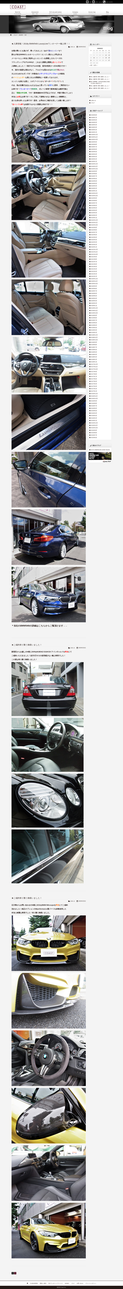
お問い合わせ (80, 1283)
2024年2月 (94, 188)
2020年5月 (94, 296)
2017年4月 (94, 384)
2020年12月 (94, 278)
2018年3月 (94, 357)
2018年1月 (94, 362)
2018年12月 (94, 335)
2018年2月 (94, 359)
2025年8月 (94, 144)
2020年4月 (94, 298)
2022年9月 (94, 227)
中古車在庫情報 (34, 1283)
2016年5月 (94, 410)
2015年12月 (94, 423)
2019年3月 (94, 330)
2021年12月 (94, 249)
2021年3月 (94, 271)
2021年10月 (94, 254)
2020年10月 (94, 283)
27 (109, 60)
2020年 (21, 35)
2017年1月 (94, 391)
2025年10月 (94, 139)
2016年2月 (94, 418)
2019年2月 (94, 332)
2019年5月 (94, 325)
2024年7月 (94, 176)
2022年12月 (94, 220)
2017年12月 (94, 364)
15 (94, 57)
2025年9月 (94, 142)
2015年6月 (94, 437)
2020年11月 (94, 281)
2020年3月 (94, 300)
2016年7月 (94, 406)
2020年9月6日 (82, 46)
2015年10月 (94, 427)
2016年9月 (94, 401)
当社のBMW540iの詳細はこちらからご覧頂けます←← (41, 625)
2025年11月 (94, 137)
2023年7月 (94, 203)
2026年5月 (94, 122)
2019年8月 (94, 318)
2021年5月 (94, 266)
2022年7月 (94, 232)
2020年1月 (94, 305)
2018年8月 (94, 344)
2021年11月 (94, 252)
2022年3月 (94, 242)
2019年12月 (94, 308)
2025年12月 (94, 134)
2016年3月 (94, 415)
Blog (107, 12)
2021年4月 (94, 269)
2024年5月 (94, 181)
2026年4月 (94, 124)
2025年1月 (94, 161)
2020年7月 (94, 291)
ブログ (15, 35)
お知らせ (72, 46)
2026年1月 (94, 132)
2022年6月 (94, 234)
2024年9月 (94, 171)
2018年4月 (94, 354)
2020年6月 (94, 293)
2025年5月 (94, 151)
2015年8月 (94, 432)
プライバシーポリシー (90, 1283)
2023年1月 (94, 217)
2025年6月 (94, 149)
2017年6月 (94, 379)
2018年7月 (94, 347)
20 (109, 57)
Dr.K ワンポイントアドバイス (55, 1283)
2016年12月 (94, 393)
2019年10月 (94, 313)
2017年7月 (94, 376)
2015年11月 (94, 425)
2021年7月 (94, 261)
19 (106, 57)
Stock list (17, 12)
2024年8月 (94, 173)
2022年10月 (94, 225)
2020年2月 (94, 303)
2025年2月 (94, 159)
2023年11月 (94, 193)
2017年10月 (94, 369)
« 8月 (90, 65)
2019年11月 (94, 310)
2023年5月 (94, 208)
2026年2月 (94, 129)
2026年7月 (94, 117)
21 (91, 60)
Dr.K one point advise (55, 12)
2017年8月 (94, 374)
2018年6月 (94, 349)
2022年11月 (94, 222)
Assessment (35, 12)
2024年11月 (94, 166)
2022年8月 (94, 230)
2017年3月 (94, 386)
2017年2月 (94, 388)
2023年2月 (94, 215)
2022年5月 (94, 237)
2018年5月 (94, 352)
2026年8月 (94, 115)
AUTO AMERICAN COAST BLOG (100, 449)
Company (75, 12)
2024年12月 (94, 164)
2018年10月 (94, 340)
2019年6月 (94, 322)
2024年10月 (94, 169)
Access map (92, 12)
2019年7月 (94, 320)
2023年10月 (94, 195)
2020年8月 (94, 288)
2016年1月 (94, 420)
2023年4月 (94, 210)
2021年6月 (94, 264)
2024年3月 (94, 186)
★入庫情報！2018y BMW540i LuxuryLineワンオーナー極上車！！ (41, 44)
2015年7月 (94, 435)
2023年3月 (94, 212)
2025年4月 (94, 154)
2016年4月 (94, 413)
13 (109, 55)
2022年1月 (94, 247)
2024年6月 (94, 178)
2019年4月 (94, 327)
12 (106, 55)
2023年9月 (94, 198)
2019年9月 (94, 315)
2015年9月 (94, 430)
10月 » (95, 65)
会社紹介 (67, 1283)
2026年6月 (94, 120)
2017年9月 (94, 371)
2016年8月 (94, 403)
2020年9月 (94, 286)
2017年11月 (94, 366)
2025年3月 (94, 156)
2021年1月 (94, 276)
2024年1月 (94, 191)
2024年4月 (94, 183)
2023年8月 (94, 200)
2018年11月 (94, 337)
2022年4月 (94, 239)
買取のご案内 (43, 1283)
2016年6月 (94, 408)
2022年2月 (94, 244)
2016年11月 (94, 396)
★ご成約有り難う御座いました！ (27, 645)
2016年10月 (94, 398)
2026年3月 (94, 127)
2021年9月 (94, 256)
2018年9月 (94, 342)
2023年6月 (94, 205)
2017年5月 (94, 381)
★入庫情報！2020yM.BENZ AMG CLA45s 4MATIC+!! (100, 82)
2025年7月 (94, 146)
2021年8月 (94, 259)
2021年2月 (94, 274)
